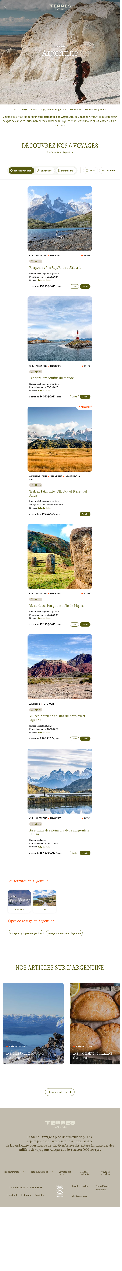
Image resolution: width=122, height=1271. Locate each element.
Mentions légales (80, 1186)
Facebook (12, 1194)
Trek (49, 909)
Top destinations (12, 1172)
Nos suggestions (39, 1172)
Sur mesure (67, 170)
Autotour (22, 909)
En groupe (46, 170)
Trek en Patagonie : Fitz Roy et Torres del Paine (58, 493)
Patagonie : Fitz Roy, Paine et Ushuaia (55, 267)
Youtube (39, 1194)
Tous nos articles (58, 1092)
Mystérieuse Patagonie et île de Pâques (56, 605)
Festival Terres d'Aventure (102, 1188)
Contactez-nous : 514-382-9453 (25, 1187)
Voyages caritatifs (84, 1172)
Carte (74, 286)
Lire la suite (60, 125)
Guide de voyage (79, 1196)
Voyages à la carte (65, 1172)
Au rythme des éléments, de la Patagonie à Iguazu (59, 832)
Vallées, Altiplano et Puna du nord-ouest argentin (57, 718)
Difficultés (111, 170)
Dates (92, 170)
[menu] (114, 7)
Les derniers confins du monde (51, 378)
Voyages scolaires (105, 1172)
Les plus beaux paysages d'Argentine (25, 1055)
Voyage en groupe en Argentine (26, 933)
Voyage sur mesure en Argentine (64, 933)
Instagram (26, 1194)
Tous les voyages (22, 170)
